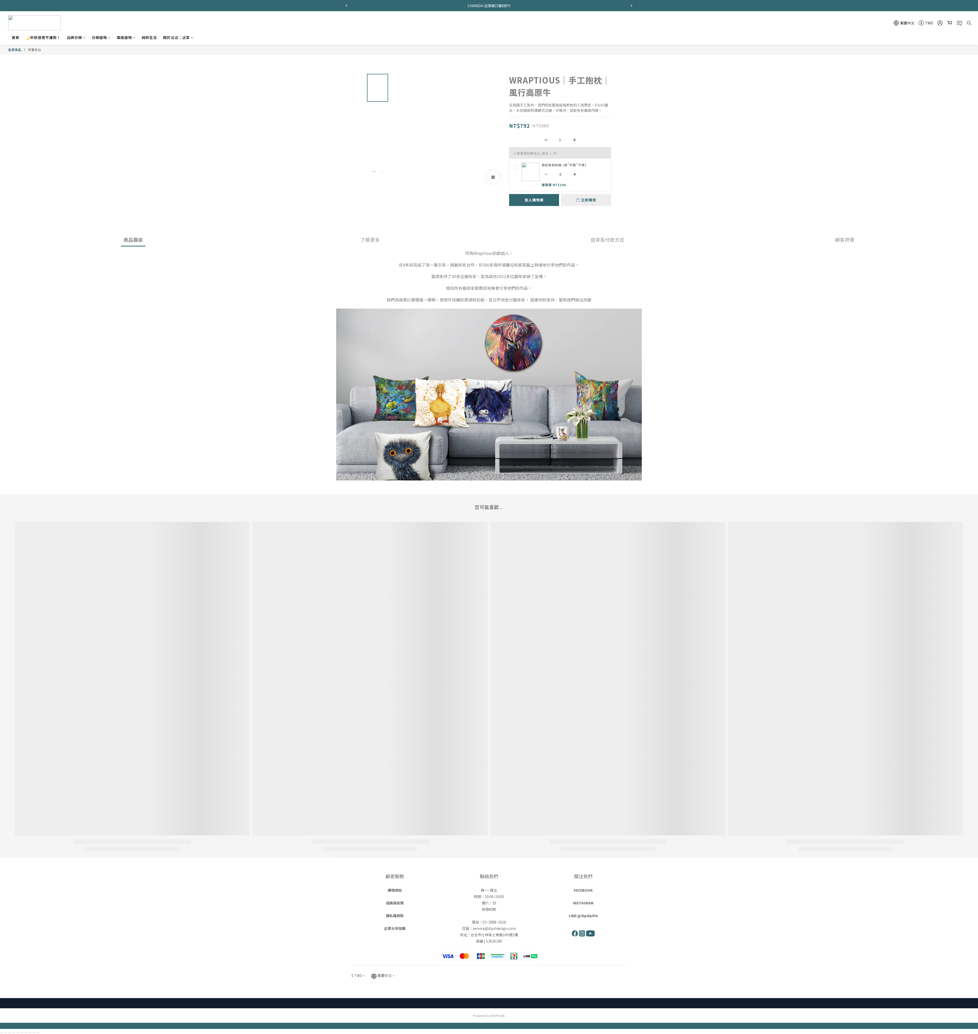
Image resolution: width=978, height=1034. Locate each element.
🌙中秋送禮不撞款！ (43, 37)
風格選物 (124, 37)
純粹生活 (149, 37)
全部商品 (14, 49)
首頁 (15, 37)
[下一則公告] (631, 5)
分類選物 (99, 37)
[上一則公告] (346, 5)
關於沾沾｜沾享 (176, 37)
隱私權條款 (395, 915)
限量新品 (34, 49)
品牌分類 (74, 37)
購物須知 (395, 890)
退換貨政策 (395, 902)
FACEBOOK (583, 890)
